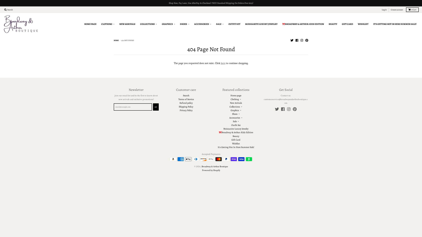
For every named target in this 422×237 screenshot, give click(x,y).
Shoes (235, 114)
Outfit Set (236, 125)
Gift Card (235, 139)
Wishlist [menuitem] (363, 24)
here (223, 63)
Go (156, 107)
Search (186, 95)
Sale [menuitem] (218, 24)
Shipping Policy (186, 106)
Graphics (235, 110)
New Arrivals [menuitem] (127, 24)
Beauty (236, 136)
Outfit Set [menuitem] (234, 24)
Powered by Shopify (211, 170)
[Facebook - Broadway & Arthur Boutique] (296, 40)
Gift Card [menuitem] (347, 24)
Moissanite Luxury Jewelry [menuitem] (261, 24)
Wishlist (236, 143)
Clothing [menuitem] (106, 24)
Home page (235, 95)
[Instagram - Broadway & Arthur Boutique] (301, 40)
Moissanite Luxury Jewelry (235, 128)
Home (116, 40)
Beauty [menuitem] (333, 24)
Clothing (235, 99)
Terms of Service (186, 99)
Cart (413, 9)
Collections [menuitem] (147, 24)
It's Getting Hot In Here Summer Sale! (236, 147)
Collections (234, 106)
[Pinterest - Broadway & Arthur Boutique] (306, 40)
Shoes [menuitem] (183, 24)
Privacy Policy (186, 110)
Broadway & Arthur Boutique (215, 166)
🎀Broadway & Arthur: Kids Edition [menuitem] (303, 24)
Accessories (234, 117)
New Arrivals (236, 103)
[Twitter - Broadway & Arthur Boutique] (291, 40)
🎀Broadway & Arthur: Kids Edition (236, 132)
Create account (397, 9)
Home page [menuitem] (90, 24)
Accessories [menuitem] (201, 24)
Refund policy (186, 103)
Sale (235, 121)
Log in (384, 9)
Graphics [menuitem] (167, 24)
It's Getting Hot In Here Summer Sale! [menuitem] (395, 24)
